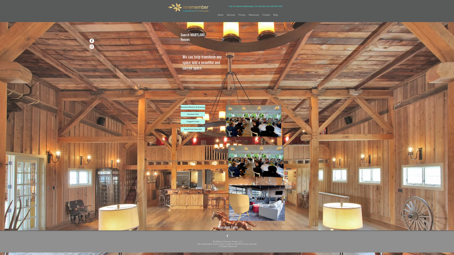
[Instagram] (96, 46)
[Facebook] (96, 41)
